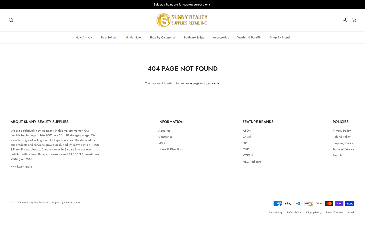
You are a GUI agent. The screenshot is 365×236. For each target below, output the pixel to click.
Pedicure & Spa (194, 37)
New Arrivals (84, 37)
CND (246, 149)
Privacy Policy (342, 130)
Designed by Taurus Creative (65, 202)
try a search (211, 83)
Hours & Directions (171, 149)
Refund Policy (342, 137)
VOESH (248, 155)
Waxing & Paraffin (249, 37)
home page (192, 83)
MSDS (162, 143)
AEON (247, 130)
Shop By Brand (280, 37)
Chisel (247, 137)
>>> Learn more (21, 166)
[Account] (343, 20)
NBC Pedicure (252, 162)
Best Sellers (109, 37)
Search (337, 155)
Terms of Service (343, 149)
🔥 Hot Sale (133, 37)
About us (164, 130)
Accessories (221, 37)
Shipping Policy (343, 143)
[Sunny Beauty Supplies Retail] (182, 20)
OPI (245, 143)
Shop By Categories (162, 37)
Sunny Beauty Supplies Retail (34, 202)
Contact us (165, 137)
